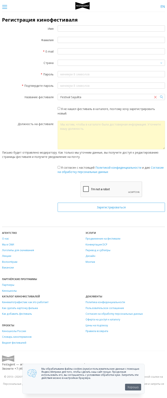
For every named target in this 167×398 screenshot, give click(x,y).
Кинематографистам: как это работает (25, 302)
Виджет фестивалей (14, 342)
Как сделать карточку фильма (20, 308)
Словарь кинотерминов (17, 336)
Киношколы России (14, 331)
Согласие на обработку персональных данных (114, 313)
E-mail (48, 51)
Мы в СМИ (8, 244)
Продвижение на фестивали (103, 238)
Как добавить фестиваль (17, 313)
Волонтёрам (9, 261)
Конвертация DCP (96, 244)
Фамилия (47, 40)
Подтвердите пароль (38, 86)
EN (162, 6)
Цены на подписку (97, 325)
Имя (51, 29)
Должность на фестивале (36, 124)
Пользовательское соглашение (105, 308)
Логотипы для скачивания (18, 250)
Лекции (6, 255)
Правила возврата (97, 331)
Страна (49, 63)
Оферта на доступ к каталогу (103, 319)
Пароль (47, 74)
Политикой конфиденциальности (118, 167)
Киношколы (9, 290)
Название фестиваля (39, 97)
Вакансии (8, 267)
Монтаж (90, 261)
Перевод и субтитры (98, 250)
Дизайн (90, 255)
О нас (5, 238)
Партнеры (8, 284)
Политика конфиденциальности (105, 302)
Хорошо (133, 387)
